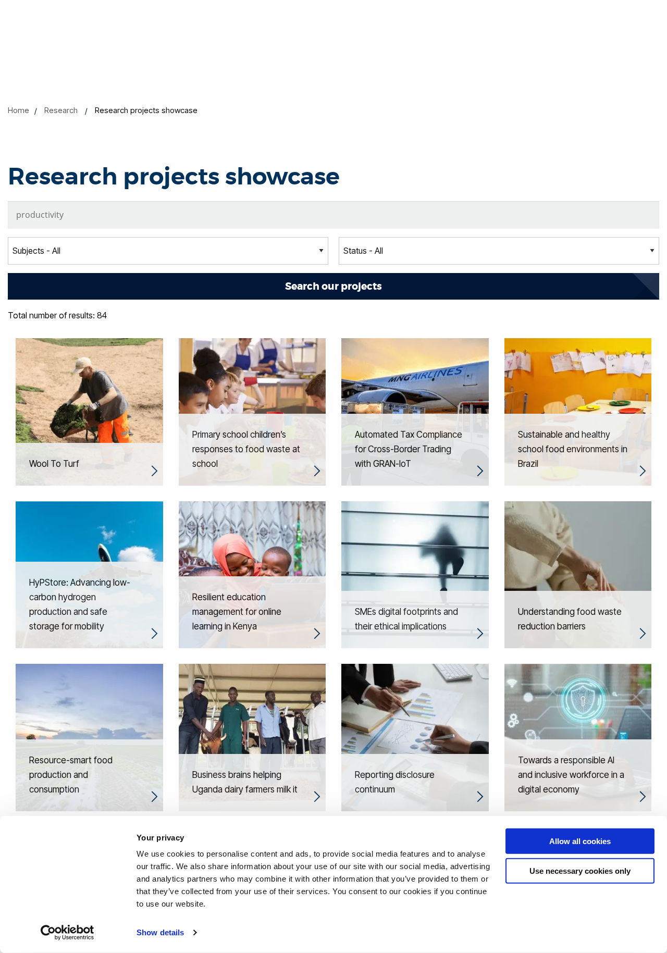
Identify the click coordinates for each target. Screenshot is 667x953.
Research (61, 110)
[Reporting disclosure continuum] (415, 737)
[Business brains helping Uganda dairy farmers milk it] (252, 737)
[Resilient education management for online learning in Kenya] (252, 573)
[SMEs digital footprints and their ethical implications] (415, 573)
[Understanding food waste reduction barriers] (578, 573)
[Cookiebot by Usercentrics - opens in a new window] (67, 932)
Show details (160, 932)
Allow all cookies (580, 841)
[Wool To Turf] (89, 411)
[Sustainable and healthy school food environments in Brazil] (578, 411)
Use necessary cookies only (580, 870)
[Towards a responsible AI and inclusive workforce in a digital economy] (578, 737)
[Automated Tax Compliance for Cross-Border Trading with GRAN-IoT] (415, 411)
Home (18, 110)
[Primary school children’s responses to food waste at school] (252, 411)
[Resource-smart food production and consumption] (89, 737)
